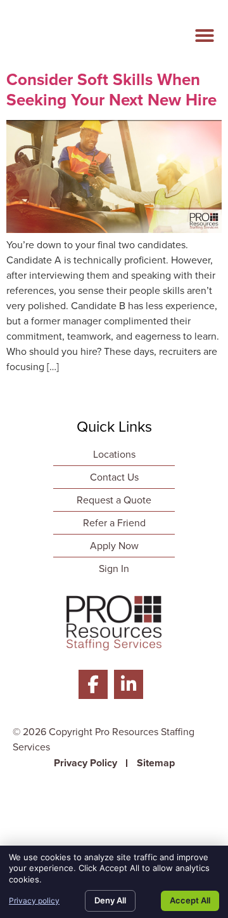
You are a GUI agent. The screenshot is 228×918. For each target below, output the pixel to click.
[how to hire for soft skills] (114, 229)
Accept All (190, 900)
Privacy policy (34, 900)
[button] (204, 35)
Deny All (110, 900)
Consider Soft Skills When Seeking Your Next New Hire (111, 89)
